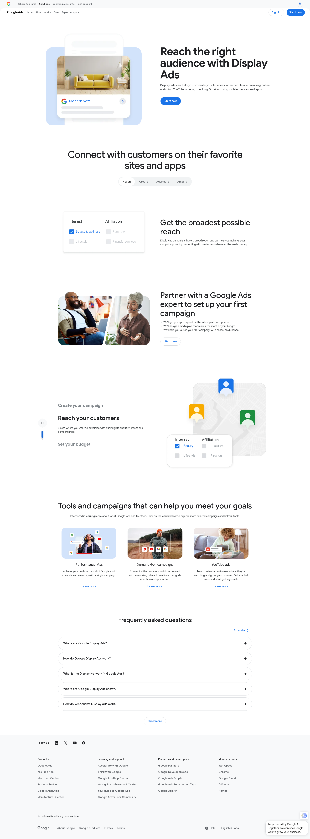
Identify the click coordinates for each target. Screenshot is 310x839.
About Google (66, 828)
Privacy (108, 828)
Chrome (224, 772)
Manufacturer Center (50, 797)
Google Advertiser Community (117, 797)
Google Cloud (227, 778)
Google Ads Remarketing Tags (177, 784)
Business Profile (47, 784)
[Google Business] (8, 3)
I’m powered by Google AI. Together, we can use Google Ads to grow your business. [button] (285, 828)
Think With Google (109, 772)
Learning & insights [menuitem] (64, 3)
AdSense (224, 784)
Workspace (225, 765)
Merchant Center (48, 778)
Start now (295, 12)
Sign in (276, 12)
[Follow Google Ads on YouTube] (74, 743)
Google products (89, 828)
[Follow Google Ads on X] (65, 743)
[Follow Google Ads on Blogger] (56, 743)
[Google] (43, 828)
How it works (43, 12)
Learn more (89, 586)
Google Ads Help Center (113, 778)
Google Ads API (167, 791)
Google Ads (44, 765)
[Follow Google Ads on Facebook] (84, 743)
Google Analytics (48, 791)
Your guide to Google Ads (114, 791)
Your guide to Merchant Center (117, 784)
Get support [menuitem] (85, 3)
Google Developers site (173, 772)
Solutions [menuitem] (44, 3)
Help (213, 828)
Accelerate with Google (113, 765)
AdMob (223, 791)
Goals (30, 12)
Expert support (70, 12)
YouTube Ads (45, 772)
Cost (56, 12)
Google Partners (168, 765)
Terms (121, 828)
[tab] (127, 181)
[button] (155, 643)
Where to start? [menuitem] (27, 3)
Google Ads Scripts (170, 778)
